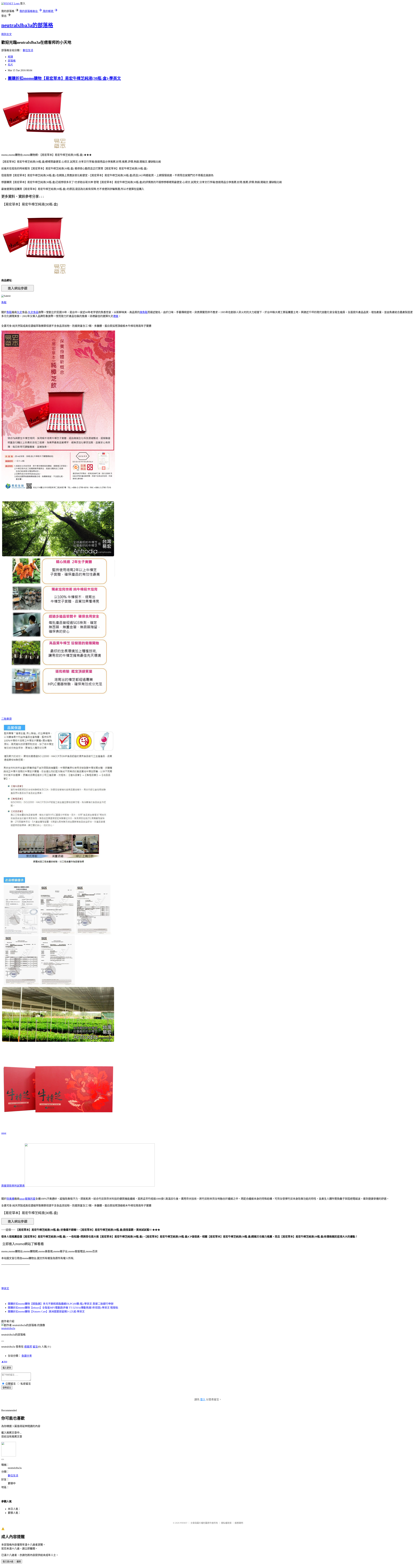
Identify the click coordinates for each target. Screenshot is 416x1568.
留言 (35, 1346)
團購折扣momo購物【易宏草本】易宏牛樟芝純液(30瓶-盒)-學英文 (64, 78)
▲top (4, 1361)
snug (3, 1133)
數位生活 (28, 50)
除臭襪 (10, 1198)
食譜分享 (26, 1355)
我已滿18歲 (8, 1561)
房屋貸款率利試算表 (13, 1185)
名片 (10, 64)
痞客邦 (28, 1346)
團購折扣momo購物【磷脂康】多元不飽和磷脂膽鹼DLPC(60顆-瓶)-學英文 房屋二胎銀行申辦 (60, 1303)
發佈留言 (7, 1387)
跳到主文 (6, 34)
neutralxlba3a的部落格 (27, 25)
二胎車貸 (6, 718)
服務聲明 (239, 1523)
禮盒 (115, 316)
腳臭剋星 (30, 1198)
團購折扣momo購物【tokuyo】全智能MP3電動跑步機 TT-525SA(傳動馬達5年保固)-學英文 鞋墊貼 (63, 1307)
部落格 (12, 60)
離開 (19, 1561)
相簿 (10, 56)
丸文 (19, 312)
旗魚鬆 (144, 312)
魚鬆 (3, 302)
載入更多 (7, 1368)
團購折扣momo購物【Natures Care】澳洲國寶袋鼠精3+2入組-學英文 (46, 1311)
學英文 (5, 1288)
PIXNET (183, 1523)
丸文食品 (33, 312)
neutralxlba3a (8, 1328)
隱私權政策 (226, 1523)
